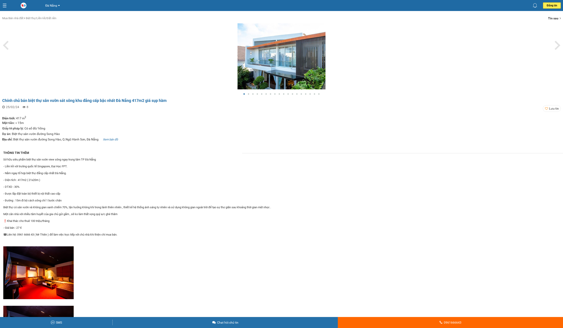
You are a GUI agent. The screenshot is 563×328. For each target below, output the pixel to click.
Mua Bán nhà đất (13, 18)
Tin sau (554, 18)
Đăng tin (552, 5)
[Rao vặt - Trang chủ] (24, 6)
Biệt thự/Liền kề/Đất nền (41, 18)
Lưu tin (554, 108)
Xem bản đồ (110, 139)
